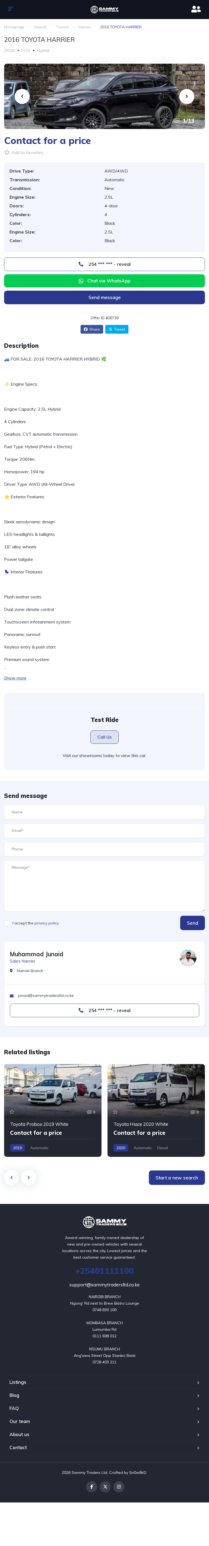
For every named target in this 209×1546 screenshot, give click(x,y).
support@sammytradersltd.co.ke (104, 1284)
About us (19, 1434)
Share (94, 329)
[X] (105, 1486)
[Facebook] (91, 1486)
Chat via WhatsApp (108, 281)
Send (192, 923)
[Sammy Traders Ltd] (104, 9)
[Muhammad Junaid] (188, 957)
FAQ (14, 1408)
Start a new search (177, 1178)
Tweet (119, 329)
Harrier (84, 26)
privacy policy (47, 923)
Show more (15, 678)
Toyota (62, 26)
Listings (18, 1382)
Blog (14, 1395)
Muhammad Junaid (36, 954)
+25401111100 (104, 1271)
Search (40, 26)
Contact (18, 1447)
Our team (20, 1421)
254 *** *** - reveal (109, 264)
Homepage (14, 26)
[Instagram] (118, 1486)
